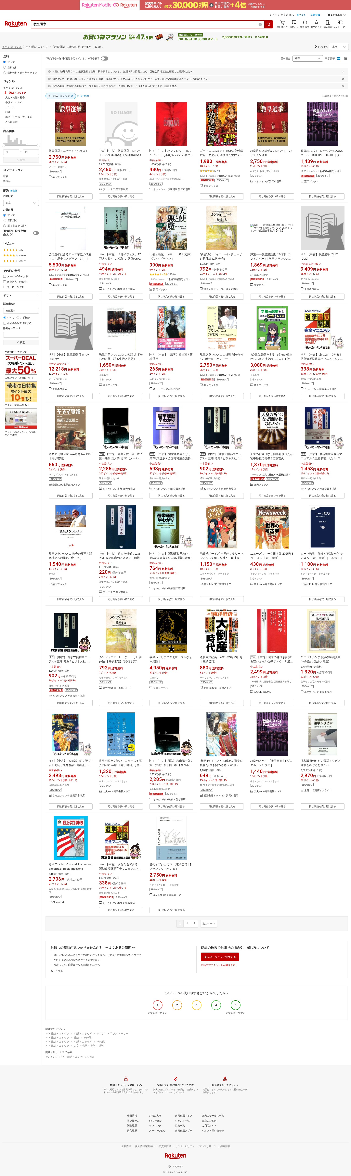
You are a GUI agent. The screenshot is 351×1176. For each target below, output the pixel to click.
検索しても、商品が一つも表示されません (77, 964)
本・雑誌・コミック (57, 1033)
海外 (14, 190)
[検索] (269, 24)
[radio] (4, 62)
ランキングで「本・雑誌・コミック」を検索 (70, 1056)
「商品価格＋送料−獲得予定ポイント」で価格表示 (72, 58)
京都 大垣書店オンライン (318, 790)
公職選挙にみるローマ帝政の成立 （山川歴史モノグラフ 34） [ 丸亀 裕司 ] (70, 258)
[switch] (36, 233)
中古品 (7, 181)
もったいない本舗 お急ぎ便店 (68, 696)
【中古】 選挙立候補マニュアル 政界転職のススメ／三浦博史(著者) (121, 558)
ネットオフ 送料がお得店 (167, 389)
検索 (22, 159)
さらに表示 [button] (11, 121)
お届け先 (8, 196)
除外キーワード (11, 328)
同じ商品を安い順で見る (70, 196)
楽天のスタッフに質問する (220, 956)
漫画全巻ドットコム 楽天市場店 (221, 289)
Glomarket (58, 902)
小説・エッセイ (83, 1033)
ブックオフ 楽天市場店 (115, 189)
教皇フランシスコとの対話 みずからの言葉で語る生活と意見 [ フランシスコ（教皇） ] (121, 359)
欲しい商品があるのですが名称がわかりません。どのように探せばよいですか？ (97, 955)
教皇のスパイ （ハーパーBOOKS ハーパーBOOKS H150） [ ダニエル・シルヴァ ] (323, 155)
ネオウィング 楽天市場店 (267, 181)
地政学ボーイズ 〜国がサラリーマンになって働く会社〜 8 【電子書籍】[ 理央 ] (221, 558)
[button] (336, 15)
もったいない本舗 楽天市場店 (119, 289)
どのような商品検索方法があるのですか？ (77, 959)
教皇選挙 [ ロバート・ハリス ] (68, 150)
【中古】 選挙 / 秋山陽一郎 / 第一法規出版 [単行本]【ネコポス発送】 (171, 765)
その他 (87, 1037)
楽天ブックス (59, 177)
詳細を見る (171, 86)
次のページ (209, 923)
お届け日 (8, 209)
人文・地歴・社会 (84, 1045)
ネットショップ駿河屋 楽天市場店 (171, 189)
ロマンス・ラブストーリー (112, 1033)
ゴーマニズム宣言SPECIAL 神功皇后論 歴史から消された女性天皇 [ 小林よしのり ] (222, 155)
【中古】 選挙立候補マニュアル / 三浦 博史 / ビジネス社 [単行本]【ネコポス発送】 (69, 661)
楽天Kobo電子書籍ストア (66, 484)
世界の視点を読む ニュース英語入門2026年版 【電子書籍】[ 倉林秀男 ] (120, 765)
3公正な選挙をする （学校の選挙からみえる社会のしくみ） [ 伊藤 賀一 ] (271, 359)
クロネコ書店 (311, 289)
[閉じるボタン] (343, 71)
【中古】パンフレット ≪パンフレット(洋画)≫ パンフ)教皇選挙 (171, 155)
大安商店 (259, 285)
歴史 (102, 1045)
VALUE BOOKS (262, 692)
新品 (5, 176)
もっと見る (57, 971)
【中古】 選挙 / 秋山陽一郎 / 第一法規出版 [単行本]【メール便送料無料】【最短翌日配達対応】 (120, 458)
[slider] (3, 145)
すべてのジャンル (12, 46)
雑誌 (76, 1037)
